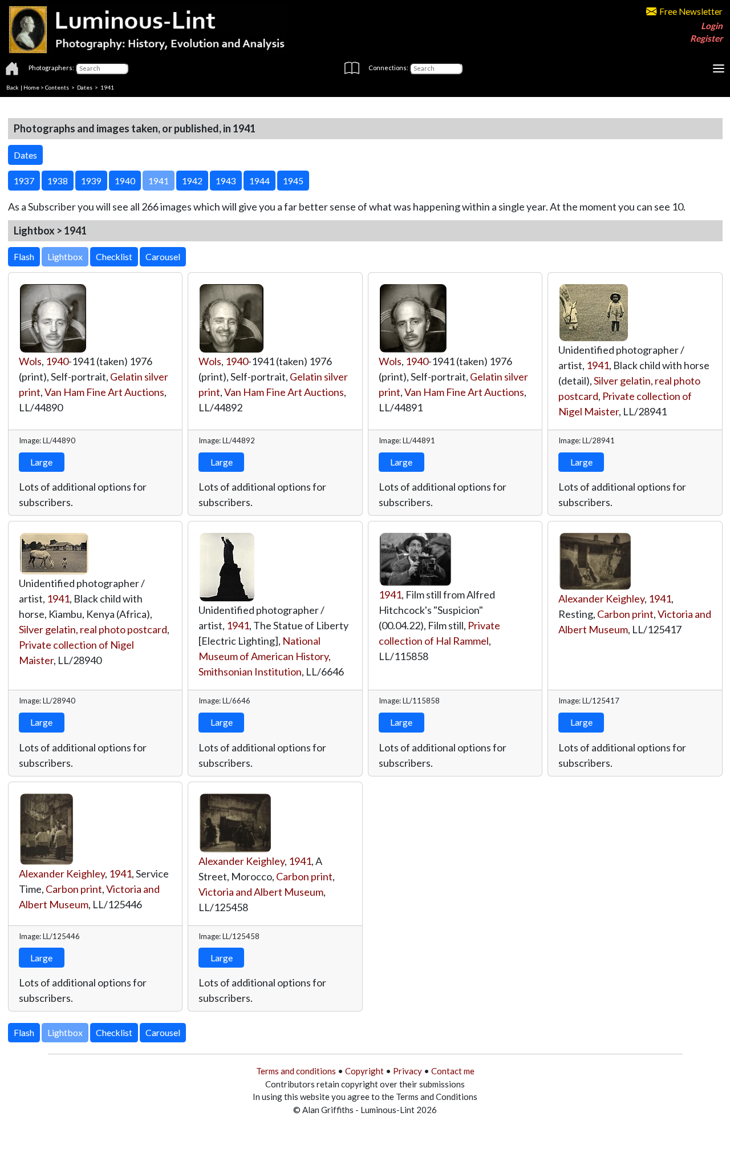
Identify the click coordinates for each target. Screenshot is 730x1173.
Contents (57, 87)
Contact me (452, 1071)
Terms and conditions (296, 1071)
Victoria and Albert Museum (260, 891)
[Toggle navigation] (718, 68)
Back (12, 87)
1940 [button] (125, 180)
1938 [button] (57, 180)
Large (41, 461)
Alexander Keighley (601, 598)
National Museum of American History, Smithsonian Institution (264, 656)
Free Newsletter (691, 11)
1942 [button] (192, 180)
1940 (57, 361)
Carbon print (625, 614)
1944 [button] (259, 180)
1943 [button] (226, 180)
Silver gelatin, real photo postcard (93, 629)
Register (706, 38)
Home (31, 87)
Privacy (407, 1071)
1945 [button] (293, 180)
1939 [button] (91, 180)
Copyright (364, 1071)
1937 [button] (24, 180)
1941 (597, 365)
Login (712, 26)
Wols (30, 361)
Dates (84, 87)
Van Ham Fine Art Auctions (104, 392)
